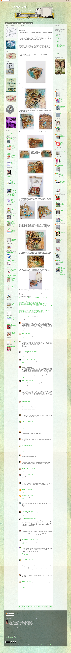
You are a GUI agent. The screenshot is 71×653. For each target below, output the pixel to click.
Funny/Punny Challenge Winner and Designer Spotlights (10, 134)
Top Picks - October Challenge (13, 279)
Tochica (57, 238)
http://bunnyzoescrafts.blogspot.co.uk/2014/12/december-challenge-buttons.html (33, 303)
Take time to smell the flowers (62, 93)
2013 (57, 53)
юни (57, 41)
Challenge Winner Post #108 (13, 255)
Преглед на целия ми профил (11, 637)
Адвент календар (61, 225)
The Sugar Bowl (10, 331)
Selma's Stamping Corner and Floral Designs (59, 150)
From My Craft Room (60, 267)
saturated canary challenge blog (10, 293)
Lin (22, 546)
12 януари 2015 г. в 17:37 (29, 454)
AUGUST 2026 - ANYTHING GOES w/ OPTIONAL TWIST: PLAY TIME (13, 148)
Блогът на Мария (59, 91)
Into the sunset (13, 169)
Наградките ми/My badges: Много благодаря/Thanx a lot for (21, 23)
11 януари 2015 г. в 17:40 (32, 351)
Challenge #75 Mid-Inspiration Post (13, 231)
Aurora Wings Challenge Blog (10, 229)
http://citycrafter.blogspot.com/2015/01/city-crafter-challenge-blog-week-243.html (33, 306)
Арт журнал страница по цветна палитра (62, 122)
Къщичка (57, 202)
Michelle (23, 401)
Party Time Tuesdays (11, 346)
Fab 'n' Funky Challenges (9, 154)
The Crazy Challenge (11, 260)
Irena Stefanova (25, 351)
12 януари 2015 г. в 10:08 (29, 431)
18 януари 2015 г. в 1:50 (29, 501)
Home (7, 23)
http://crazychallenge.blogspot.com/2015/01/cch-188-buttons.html (30, 311)
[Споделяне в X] (35, 316)
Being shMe (19, 6)
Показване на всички (62, 274)
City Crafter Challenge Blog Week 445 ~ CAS (13, 240)
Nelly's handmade (59, 134)
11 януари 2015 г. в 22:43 (28, 380)
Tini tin (57, 195)
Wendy (23, 474)
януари (58, 44)
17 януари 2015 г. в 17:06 (28, 495)
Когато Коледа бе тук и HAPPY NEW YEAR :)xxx (61, 49)
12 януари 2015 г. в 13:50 (28, 445)
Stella (23, 380)
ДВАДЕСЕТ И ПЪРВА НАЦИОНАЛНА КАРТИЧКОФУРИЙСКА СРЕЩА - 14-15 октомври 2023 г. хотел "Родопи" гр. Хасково (11, 192)
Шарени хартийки (59, 112)
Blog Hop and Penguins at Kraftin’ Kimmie (62, 160)
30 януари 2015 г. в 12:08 (33, 539)
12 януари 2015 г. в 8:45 (28, 421)
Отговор (23, 330)
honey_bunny (24, 518)
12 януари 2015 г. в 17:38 (29, 461)
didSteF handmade (59, 224)
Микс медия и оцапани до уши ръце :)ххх (61, 46)
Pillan (23, 511)
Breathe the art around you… (62, 107)
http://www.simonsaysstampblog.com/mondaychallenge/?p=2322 (30, 304)
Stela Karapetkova (25, 539)
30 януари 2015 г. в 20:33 (27, 546)
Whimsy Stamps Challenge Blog (10, 253)
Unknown (23, 489)
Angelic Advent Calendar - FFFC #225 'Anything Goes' (62, 270)
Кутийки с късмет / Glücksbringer (62, 255)
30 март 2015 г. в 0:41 (27, 581)
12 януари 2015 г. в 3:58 (29, 401)
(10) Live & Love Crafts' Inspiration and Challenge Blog (11, 276)
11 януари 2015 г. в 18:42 (31, 359)
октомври (58, 38)
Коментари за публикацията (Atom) (30, 608)
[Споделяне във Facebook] (36, 316)
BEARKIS (23, 333)
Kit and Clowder (59, 180)
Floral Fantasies (59, 98)
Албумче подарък (61, 240)
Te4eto (23, 421)
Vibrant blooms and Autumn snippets (62, 100)
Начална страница (35, 606)
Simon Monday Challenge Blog (10, 132)
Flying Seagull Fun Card (62, 152)
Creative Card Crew (10, 324)
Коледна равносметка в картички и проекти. (62, 205)
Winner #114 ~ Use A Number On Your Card (13, 303)
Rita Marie (23, 468)
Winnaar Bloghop (61, 175)
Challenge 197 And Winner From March (13, 348)
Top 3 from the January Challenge (13, 208)
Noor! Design (58, 173)
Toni (22, 559)
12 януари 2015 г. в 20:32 (30, 468)
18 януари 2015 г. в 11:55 (28, 511)
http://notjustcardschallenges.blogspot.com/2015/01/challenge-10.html (31, 312)
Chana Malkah (24, 340)
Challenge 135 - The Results (13, 333)
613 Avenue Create (10, 145)
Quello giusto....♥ (61, 189)
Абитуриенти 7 (62, 246)
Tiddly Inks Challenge (11, 221)
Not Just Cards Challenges (9, 206)
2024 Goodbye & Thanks (11, 178)
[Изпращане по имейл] (32, 316)
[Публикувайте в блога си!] (34, 316)
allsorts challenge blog (11, 138)
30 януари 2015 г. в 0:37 (28, 530)
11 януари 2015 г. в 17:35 (31, 340)
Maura (23, 495)
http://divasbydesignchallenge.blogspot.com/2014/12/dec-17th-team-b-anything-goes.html (35, 310)
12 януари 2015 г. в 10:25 (28, 438)
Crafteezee (58, 260)
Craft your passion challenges (10, 285)
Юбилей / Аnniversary (62, 211)
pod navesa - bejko (59, 253)
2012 (57, 54)
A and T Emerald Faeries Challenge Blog (11, 309)
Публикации (9, 613)
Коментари (9, 615)
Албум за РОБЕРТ (61, 129)
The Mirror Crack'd (25, 554)
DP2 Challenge (9, 214)
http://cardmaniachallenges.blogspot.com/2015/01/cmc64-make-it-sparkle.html (33, 309)
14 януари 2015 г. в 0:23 (30, 489)
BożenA (23, 501)
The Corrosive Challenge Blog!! (10, 177)
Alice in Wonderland (62, 196)
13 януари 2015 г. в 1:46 (29, 474)
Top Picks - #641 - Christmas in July (13, 157)
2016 (57, 35)
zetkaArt (23, 431)
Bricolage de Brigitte (60, 158)
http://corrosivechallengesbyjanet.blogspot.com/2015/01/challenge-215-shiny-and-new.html (35, 305)
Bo (22, 581)
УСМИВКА (58, 231)
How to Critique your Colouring (62, 182)
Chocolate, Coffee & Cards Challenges (10, 301)
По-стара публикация (47, 606)
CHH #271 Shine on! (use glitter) (13, 262)
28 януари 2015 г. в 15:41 (31, 518)
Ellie (22, 438)
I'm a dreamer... (58, 120)
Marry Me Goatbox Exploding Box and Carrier (62, 263)
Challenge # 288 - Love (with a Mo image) (13, 216)
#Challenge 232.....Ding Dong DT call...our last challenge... (13, 224)
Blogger (51, 644)
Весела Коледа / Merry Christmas (61, 219)
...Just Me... (58, 105)
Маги (23, 445)
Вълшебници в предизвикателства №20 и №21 (13, 341)
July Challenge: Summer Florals (12, 319)
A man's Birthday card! (62, 136)
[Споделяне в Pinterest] (37, 316)
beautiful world (59, 209)
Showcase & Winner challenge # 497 (13, 183)
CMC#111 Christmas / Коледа (13, 247)
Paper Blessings (59, 141)
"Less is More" (9, 180)
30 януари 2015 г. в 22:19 (28, 559)
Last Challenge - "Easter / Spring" (13, 270)
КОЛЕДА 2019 (62, 232)
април (58, 42)
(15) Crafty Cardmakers (11, 198)
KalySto (23, 454)
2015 (57, 37)
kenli (22, 530)
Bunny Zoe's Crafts (10, 317)
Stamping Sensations (11, 161)
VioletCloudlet (24, 359)
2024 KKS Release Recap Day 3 (62, 143)
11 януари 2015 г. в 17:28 (29, 333)
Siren (12, 294)
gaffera (42, 644)
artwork (57, 127)
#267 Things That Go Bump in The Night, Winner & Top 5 (13, 201)
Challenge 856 (13, 139)
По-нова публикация (24, 606)
